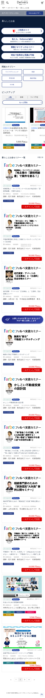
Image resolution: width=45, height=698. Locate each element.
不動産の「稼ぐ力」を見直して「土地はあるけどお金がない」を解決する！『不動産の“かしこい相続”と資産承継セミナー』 (22, 554)
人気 (10, 97)
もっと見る (23, 102)
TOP (3, 8)
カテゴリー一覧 (13, 8)
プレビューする (24, 595)
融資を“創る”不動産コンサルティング (16, 354)
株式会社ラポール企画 (34, 650)
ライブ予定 (34, 97)
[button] (2, 128)
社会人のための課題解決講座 (13, 602)
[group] (15, 129)
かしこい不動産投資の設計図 (13, 402)
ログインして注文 (32, 207)
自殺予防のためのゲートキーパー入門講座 (18, 653)
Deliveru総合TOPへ (35, 13)
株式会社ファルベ (36, 185)
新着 (21, 97)
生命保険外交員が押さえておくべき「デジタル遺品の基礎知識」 (15, 130)
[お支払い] (42, 3)
